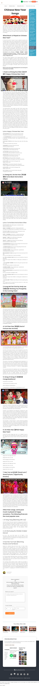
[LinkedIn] (18, 674)
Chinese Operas (15, 632)
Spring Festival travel (20, 566)
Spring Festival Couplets (32, 51)
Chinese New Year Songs (32, 48)
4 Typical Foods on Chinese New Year (33, 39)
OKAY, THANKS (2, 685)
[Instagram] (21, 674)
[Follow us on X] (14, 674)
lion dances (21, 526)
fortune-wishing (24, 366)
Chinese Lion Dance (32, 54)
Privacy (6, 655)
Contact (6, 653)
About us (6, 652)
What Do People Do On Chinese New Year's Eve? (33, 43)
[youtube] (24, 674)
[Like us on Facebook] (11, 674)
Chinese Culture (12, 6)
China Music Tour (32, 632)
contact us (12, 567)
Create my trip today (9, 645)
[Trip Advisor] (28, 674)
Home (6, 6)
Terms (6, 658)
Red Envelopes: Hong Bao (32, 32)
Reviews (6, 654)
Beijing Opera (22, 632)
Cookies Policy (7, 683)
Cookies (6, 656)
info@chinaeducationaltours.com (16, 650)
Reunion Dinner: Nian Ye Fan (32, 35)
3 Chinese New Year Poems (32, 22)
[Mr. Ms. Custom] (8, 608)
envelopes (25, 499)
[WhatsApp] (11, 655)
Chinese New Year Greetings (32, 18)
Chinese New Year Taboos (32, 25)
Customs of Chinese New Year (32, 14)
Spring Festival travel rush (14, 210)
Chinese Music (5, 632)
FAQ (5, 659)
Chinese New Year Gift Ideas (32, 28)
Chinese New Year (20, 6)
